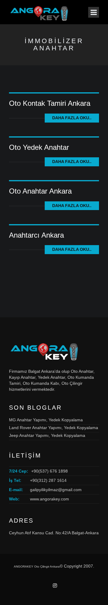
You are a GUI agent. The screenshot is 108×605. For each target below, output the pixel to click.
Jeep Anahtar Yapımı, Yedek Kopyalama (47, 435)
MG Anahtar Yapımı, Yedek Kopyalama (46, 419)
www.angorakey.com (49, 499)
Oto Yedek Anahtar (39, 147)
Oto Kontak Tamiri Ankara (49, 103)
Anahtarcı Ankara (36, 235)
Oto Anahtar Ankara (40, 191)
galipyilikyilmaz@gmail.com (56, 489)
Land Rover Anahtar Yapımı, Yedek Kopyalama (53, 427)
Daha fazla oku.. (72, 117)
